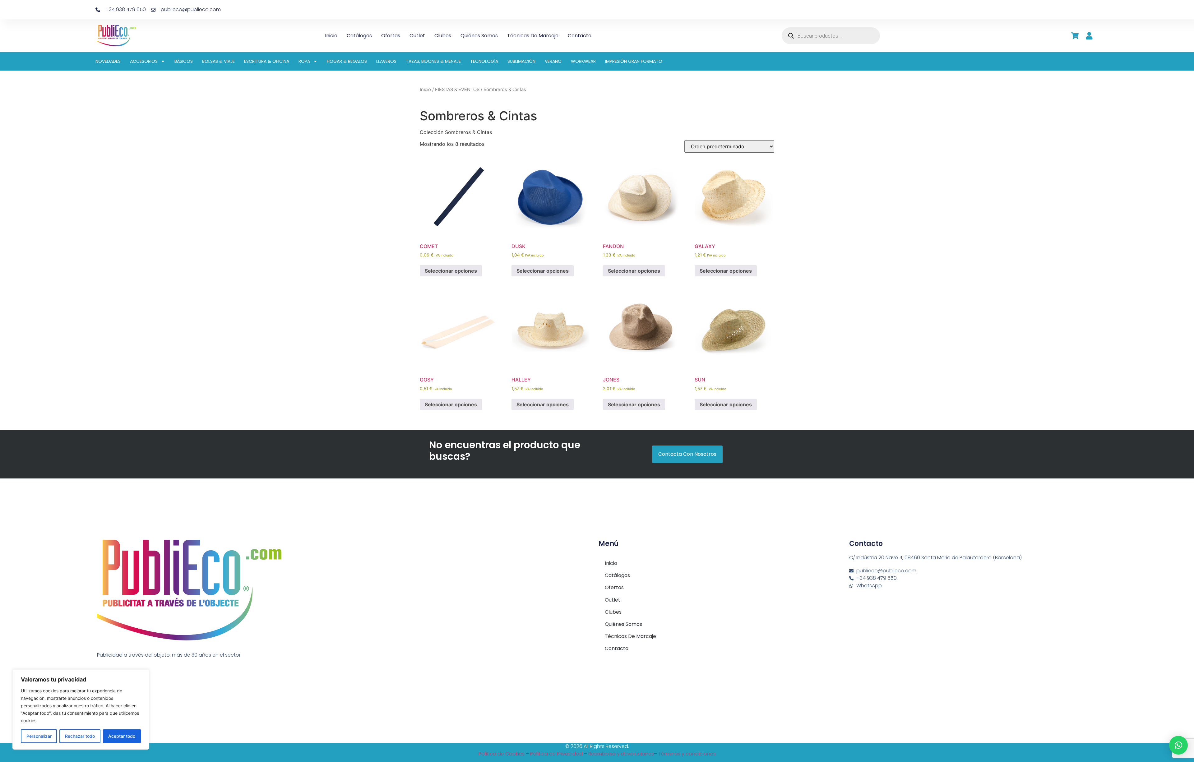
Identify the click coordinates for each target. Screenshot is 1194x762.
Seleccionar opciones (451, 271)
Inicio (331, 35)
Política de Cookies (502, 753)
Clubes (442, 35)
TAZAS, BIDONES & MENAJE (433, 61)
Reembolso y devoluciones (621, 753)
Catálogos (359, 35)
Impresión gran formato (633, 61)
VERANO (553, 61)
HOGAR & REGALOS (347, 61)
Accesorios (144, 61)
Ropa (304, 61)
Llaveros (386, 61)
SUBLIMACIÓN (521, 61)
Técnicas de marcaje (532, 35)
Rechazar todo (80, 736)
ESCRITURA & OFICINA (266, 61)
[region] (80, 709)
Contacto (579, 35)
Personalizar (39, 736)
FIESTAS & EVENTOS (457, 89)
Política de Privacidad (556, 753)
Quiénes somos (479, 35)
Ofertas (390, 35)
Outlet (417, 35)
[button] (1178, 745)
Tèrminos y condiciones (687, 753)
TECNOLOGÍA (484, 61)
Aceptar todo (121, 736)
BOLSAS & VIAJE (218, 61)
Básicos (183, 61)
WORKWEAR (583, 61)
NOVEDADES (108, 61)
